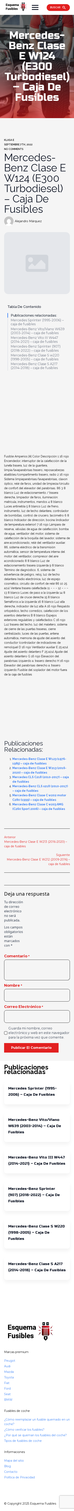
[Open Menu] (35, 7)
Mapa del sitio (14, 1460)
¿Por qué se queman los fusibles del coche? (35, 1435)
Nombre (13, 985)
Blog (7, 1466)
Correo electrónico (23, 1007)
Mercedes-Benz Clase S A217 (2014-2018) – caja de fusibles (34, 366)
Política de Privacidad (19, 1477)
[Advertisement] (37, 413)
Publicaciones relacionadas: (34, 315)
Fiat (6, 1383)
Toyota (9, 1377)
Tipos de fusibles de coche (23, 1441)
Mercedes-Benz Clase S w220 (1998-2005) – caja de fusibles (35, 357)
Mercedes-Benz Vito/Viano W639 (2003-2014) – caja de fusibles (38, 331)
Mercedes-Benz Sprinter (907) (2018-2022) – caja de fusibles (36, 348)
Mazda (9, 1372)
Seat (7, 1394)
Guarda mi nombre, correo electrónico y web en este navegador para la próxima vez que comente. (38, 1032)
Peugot (9, 1361)
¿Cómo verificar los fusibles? (24, 1429)
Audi (7, 1366)
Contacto (10, 1472)
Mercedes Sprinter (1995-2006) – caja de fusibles (37, 322)
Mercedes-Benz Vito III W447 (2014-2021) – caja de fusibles (34, 340)
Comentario (17, 956)
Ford (7, 1388)
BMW (8, 1400)
